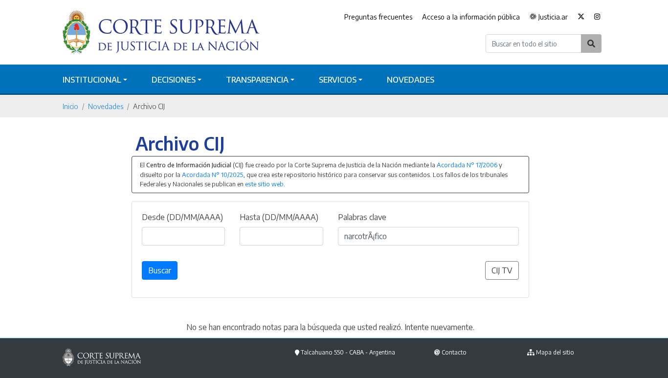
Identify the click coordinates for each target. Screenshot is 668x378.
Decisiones (174, 80)
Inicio (70, 106)
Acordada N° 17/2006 (467, 165)
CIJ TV (501, 270)
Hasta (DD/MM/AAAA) (279, 217)
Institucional (92, 80)
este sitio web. (265, 184)
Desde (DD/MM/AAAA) (182, 217)
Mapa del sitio (555, 352)
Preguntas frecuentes (378, 16)
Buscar (159, 270)
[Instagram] (597, 17)
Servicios (337, 80)
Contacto (454, 352)
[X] (581, 17)
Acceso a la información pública (471, 16)
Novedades (410, 80)
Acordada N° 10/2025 (212, 174)
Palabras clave (362, 217)
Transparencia (257, 80)
